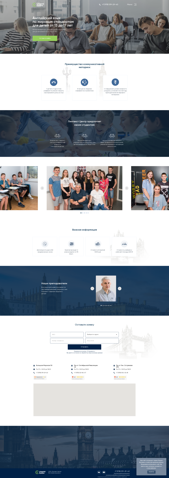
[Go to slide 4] (86, 212)
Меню (129, 5)
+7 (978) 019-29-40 (110, 5)
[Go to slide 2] (82, 212)
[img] (38, 5)
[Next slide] (127, 188)
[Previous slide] (42, 188)
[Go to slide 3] (84, 212)
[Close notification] (165, 459)
